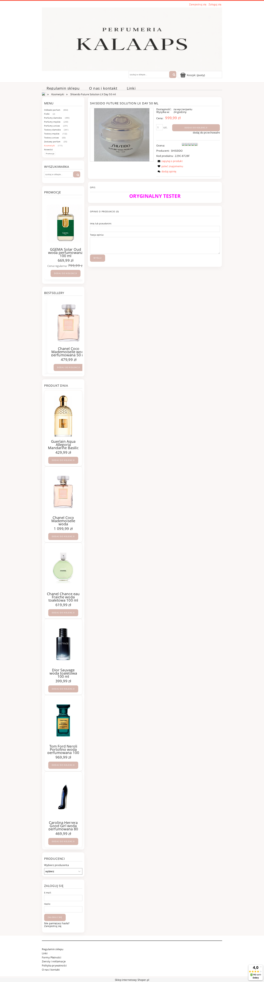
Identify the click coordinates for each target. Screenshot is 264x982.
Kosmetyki (49, 145)
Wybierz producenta (56, 865)
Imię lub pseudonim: (101, 223)
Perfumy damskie (53, 117)
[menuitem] (63, 88)
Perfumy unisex (52, 125)
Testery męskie (51, 133)
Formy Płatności (51, 957)
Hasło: (47, 903)
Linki (45, 953)
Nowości (48, 149)
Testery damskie (52, 129)
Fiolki (47, 113)
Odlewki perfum (52, 110)
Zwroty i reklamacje (54, 961)
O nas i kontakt (51, 969)
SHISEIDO (177, 150)
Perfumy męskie (52, 121)
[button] (169, 161)
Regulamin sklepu (52, 949)
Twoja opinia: (97, 234)
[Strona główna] (132, 38)
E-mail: (47, 892)
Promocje (50, 153)
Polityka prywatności (54, 965)
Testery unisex (51, 137)
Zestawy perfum (52, 141)
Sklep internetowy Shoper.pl (132, 980)
